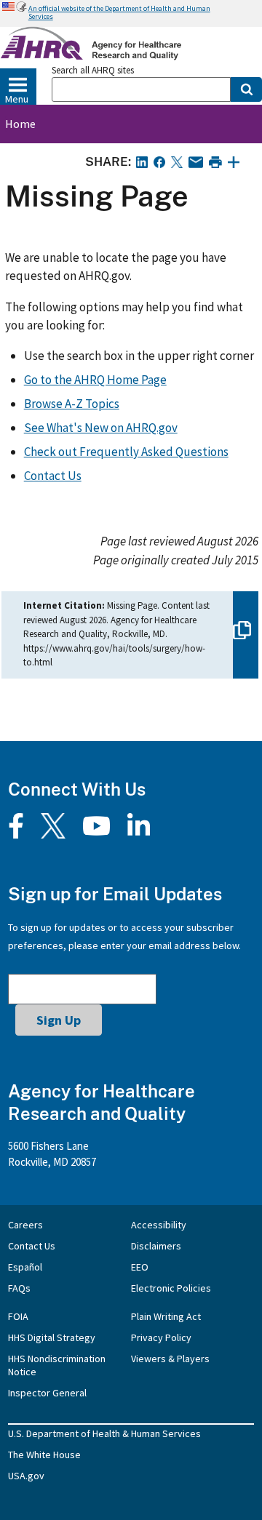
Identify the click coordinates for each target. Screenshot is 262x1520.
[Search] (246, 89)
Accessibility (158, 1224)
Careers (25, 1224)
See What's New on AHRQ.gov (101, 428)
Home (20, 123)
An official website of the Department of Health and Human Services (119, 12)
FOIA (18, 1316)
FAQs (19, 1288)
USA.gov (26, 1475)
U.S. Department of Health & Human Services (104, 1433)
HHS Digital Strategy (51, 1337)
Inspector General (47, 1392)
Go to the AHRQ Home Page (95, 380)
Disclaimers (156, 1245)
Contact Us (53, 476)
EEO (139, 1266)
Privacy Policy (161, 1337)
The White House (44, 1454)
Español (25, 1266)
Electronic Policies (171, 1288)
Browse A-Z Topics (71, 404)
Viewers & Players (170, 1358)
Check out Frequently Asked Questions (126, 452)
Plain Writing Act (166, 1316)
